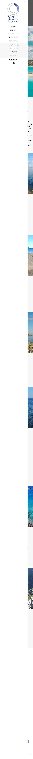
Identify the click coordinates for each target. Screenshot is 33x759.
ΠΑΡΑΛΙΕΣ (13, 52)
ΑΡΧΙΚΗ (13, 26)
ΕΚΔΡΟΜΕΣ (14, 55)
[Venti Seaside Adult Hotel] (14, 4)
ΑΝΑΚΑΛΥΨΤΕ (13, 41)
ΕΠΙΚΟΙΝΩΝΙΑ (13, 59)
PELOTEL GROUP (14, 34)
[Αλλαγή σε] (13, 63)
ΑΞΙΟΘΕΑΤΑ (14, 48)
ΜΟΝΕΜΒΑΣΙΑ (14, 45)
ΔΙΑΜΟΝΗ (13, 30)
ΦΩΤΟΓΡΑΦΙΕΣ (14, 37)
